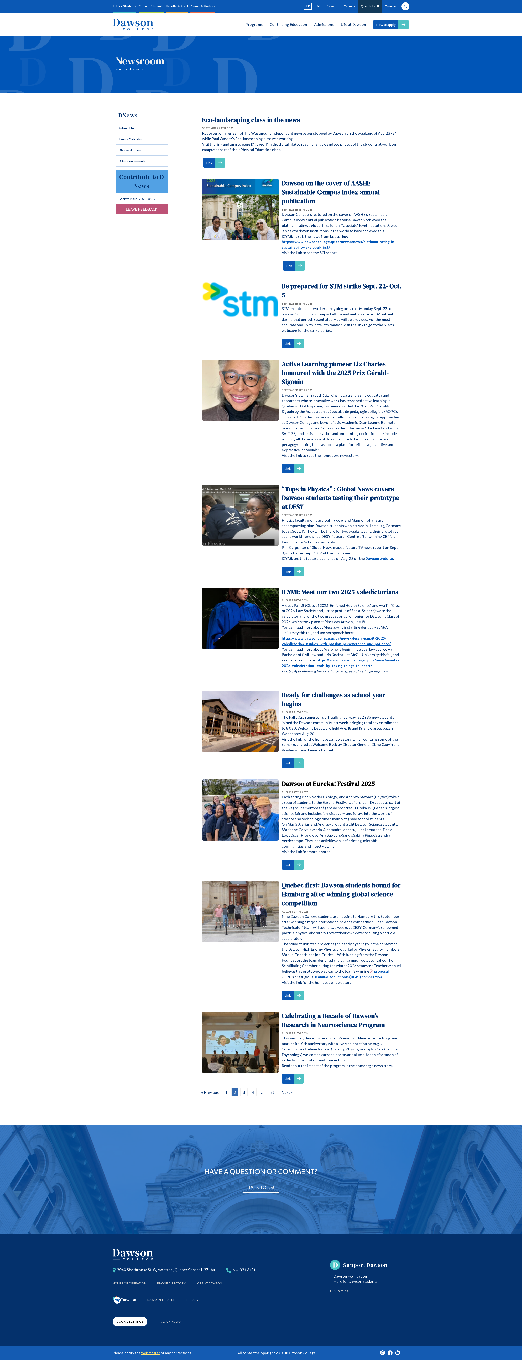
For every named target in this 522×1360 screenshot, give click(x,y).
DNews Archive (129, 150)
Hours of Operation (129, 1283)
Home (119, 69)
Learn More (340, 1291)
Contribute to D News (141, 181)
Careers (349, 6)
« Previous (210, 1092)
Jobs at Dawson (209, 1283)
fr (308, 6)
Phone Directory (171, 1283)
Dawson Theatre (161, 1299)
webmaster (150, 1353)
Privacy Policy (170, 1321)
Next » (287, 1092)
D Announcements (131, 161)
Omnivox (391, 6)
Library (192, 1299)
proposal (381, 971)
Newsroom (136, 69)
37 (272, 1092)
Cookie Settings (130, 1321)
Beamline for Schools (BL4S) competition (348, 977)
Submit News (128, 128)
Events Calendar (130, 139)
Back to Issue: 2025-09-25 (137, 199)
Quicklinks (369, 6)
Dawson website (379, 558)
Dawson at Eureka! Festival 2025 (328, 783)
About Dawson (327, 6)
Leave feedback (142, 209)
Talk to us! (261, 1187)
